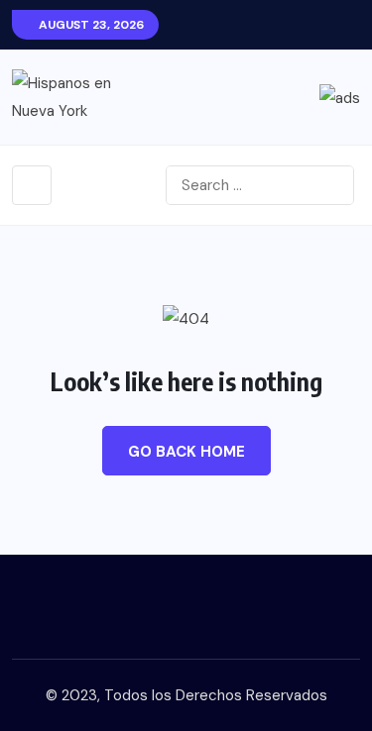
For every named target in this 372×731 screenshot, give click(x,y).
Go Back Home (186, 452)
